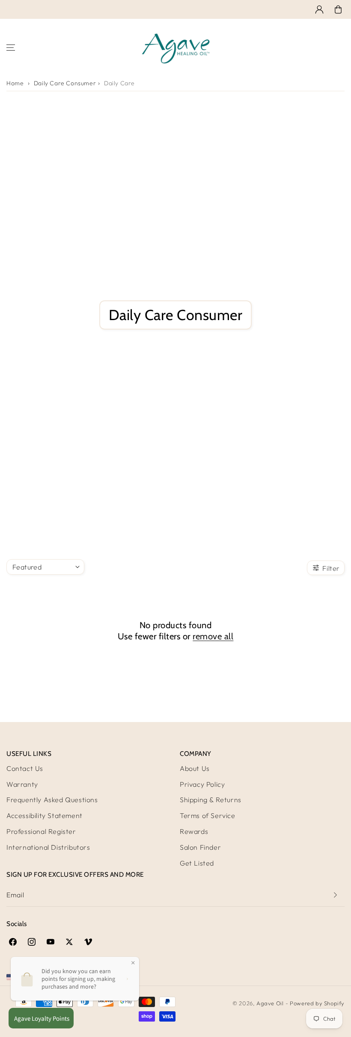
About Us (195, 768)
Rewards (194, 831)
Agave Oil (269, 1003)
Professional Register (41, 831)
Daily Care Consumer (65, 83)
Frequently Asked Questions (52, 799)
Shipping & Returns (210, 799)
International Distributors (48, 847)
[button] (338, 9)
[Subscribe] (335, 895)
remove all (213, 636)
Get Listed (197, 863)
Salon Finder (200, 847)
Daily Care (119, 83)
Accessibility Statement (44, 815)
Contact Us (24, 768)
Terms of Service (207, 815)
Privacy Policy (202, 784)
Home (15, 83)
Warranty (22, 784)
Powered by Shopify (317, 1003)
